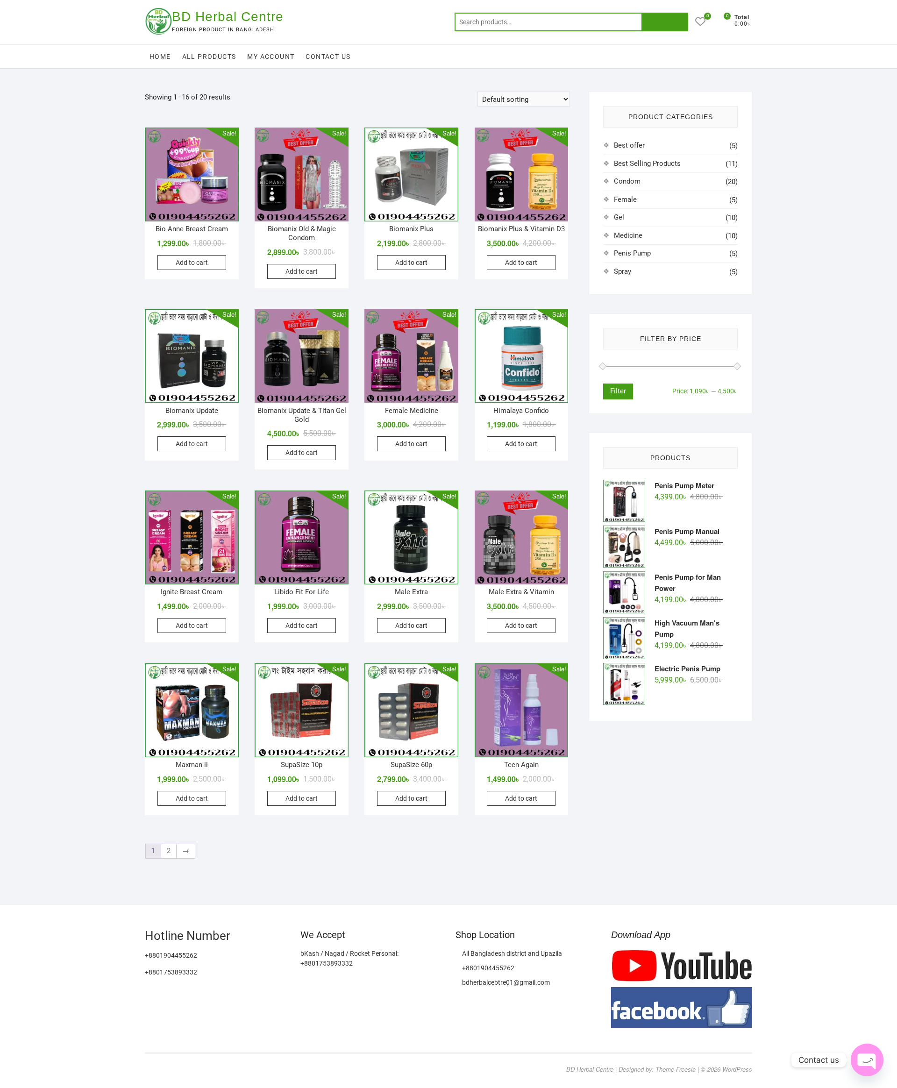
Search (664, 22)
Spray (622, 271)
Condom (627, 181)
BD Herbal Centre (228, 16)
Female (625, 199)
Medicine (628, 235)
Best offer (629, 145)
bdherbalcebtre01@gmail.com (505, 982)
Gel (619, 217)
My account (270, 56)
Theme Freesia (675, 1069)
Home (160, 56)
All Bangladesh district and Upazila (511, 953)
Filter (618, 391)
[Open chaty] (867, 1060)
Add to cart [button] (192, 262)
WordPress (737, 1069)
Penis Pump (632, 253)
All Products (209, 56)
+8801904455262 (487, 968)
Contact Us (328, 56)
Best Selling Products (647, 163)
